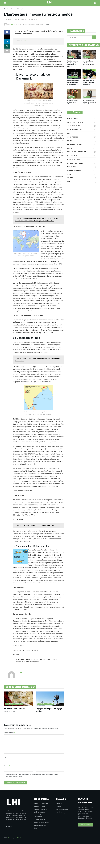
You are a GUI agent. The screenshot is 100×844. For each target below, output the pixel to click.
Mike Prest (20, 838)
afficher (26, 41)
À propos (59, 803)
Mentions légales (62, 809)
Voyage (70, 178)
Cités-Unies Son (73, 137)
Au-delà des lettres (74, 129)
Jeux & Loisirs (73, 77)
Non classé (71, 167)
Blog (35, 828)
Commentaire (9, 733)
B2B (68, 133)
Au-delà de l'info (73, 126)
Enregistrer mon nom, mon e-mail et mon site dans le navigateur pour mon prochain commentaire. (32, 776)
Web (85, 77)
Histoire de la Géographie (17, 9)
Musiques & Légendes (75, 163)
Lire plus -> (9, 826)
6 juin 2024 (39, 714)
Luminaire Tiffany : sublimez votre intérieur (72, 102)
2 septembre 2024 (10, 711)
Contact (59, 806)
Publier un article (86, 825)
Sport (69, 174)
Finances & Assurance (75, 144)
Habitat (86, 57)
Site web (38, 766)
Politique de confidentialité (61, 813)
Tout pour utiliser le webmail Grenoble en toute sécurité (88, 82)
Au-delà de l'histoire (75, 122)
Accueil (6, 9)
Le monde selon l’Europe (14, 708)
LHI (12, 24)
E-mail (7, 766)
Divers (71, 57)
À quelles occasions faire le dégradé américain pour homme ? (72, 63)
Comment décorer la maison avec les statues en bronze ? (89, 102)
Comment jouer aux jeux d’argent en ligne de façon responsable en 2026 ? (73, 83)
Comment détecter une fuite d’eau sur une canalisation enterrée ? (89, 62)
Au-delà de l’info (39, 806)
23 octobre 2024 (20, 24)
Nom (6, 757)
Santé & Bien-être (74, 170)
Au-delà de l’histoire (41, 803)
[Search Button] (94, 37)
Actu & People (72, 118)
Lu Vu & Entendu (73, 159)
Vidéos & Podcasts (40, 825)
